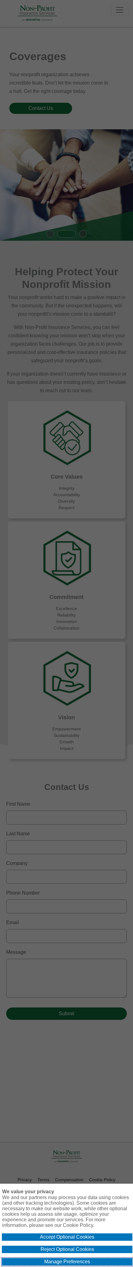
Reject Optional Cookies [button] (67, 1249)
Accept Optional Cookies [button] (67, 1237)
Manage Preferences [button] (67, 1261)
